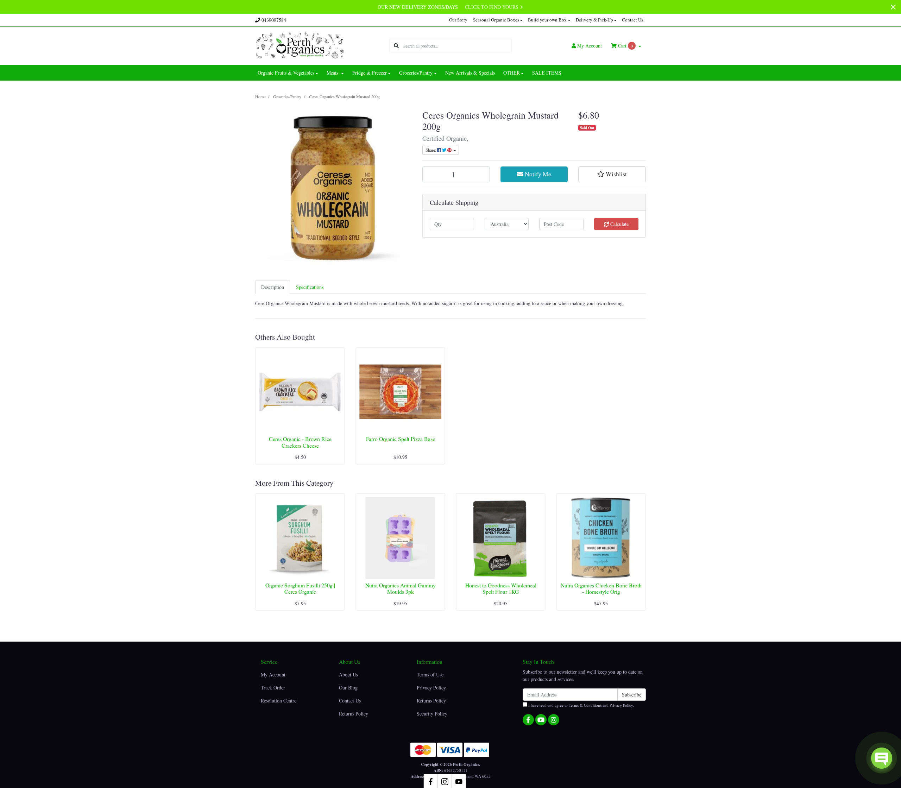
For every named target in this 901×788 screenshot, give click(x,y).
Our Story (458, 20)
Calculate (619, 224)
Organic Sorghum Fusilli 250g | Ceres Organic (300, 588)
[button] (612, 174)
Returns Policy (353, 713)
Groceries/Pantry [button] (416, 72)
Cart (625, 45)
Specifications (309, 287)
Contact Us (632, 20)
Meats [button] (333, 72)
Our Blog (348, 687)
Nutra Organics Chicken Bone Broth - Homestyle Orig (601, 588)
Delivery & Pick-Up (594, 20)
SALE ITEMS (546, 72)
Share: (431, 150)
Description (272, 287)
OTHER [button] (511, 72)
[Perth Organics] (300, 45)
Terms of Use (430, 674)
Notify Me (537, 174)
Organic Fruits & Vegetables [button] (286, 72)
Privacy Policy (431, 687)
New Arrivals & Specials (470, 72)
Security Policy (432, 713)
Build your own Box (547, 20)
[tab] (272, 287)
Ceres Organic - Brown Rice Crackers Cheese (300, 442)
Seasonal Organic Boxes (496, 20)
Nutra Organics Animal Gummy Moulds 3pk (400, 588)
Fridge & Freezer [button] (369, 72)
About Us (348, 674)
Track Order (273, 687)
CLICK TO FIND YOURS (492, 7)
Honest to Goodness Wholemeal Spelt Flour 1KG (500, 588)
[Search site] (396, 45)
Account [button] (589, 45)
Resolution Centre (278, 700)
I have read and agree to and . (580, 705)
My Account (273, 674)
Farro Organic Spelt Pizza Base (400, 438)
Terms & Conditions (585, 705)
